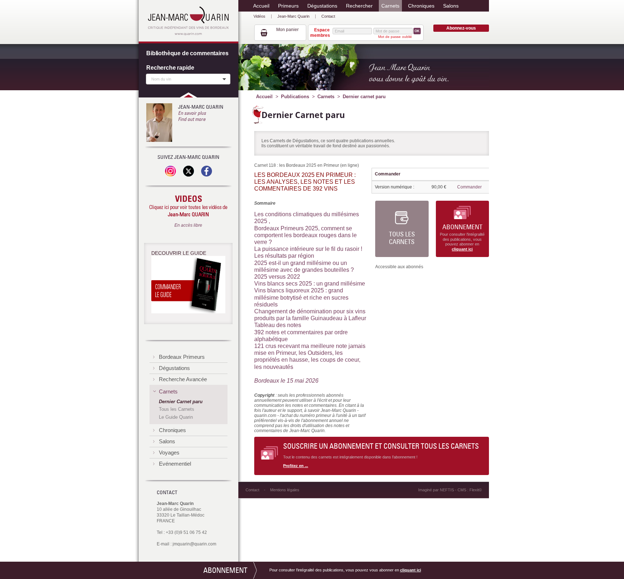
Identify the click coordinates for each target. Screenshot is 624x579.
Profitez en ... (295, 465)
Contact (328, 16)
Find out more (191, 119)
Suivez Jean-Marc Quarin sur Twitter (188, 171)
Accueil (264, 96)
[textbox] (186, 78)
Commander (469, 187)
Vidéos (259, 16)
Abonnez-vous (461, 28)
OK (417, 31)
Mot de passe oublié (395, 37)
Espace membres (320, 32)
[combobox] (188, 79)
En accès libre (188, 225)
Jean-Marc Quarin (293, 16)
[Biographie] (159, 122)
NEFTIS (447, 490)
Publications (295, 96)
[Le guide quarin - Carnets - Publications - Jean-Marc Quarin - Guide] (188, 285)
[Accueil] (188, 20)
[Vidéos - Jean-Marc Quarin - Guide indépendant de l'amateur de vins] (188, 206)
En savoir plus (192, 113)
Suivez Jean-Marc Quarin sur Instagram (170, 171)
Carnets (325, 96)
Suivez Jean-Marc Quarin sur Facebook (206, 171)
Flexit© (475, 490)
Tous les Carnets (402, 238)
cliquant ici (462, 249)
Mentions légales (284, 490)
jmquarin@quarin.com (194, 544)
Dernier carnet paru (364, 96)
